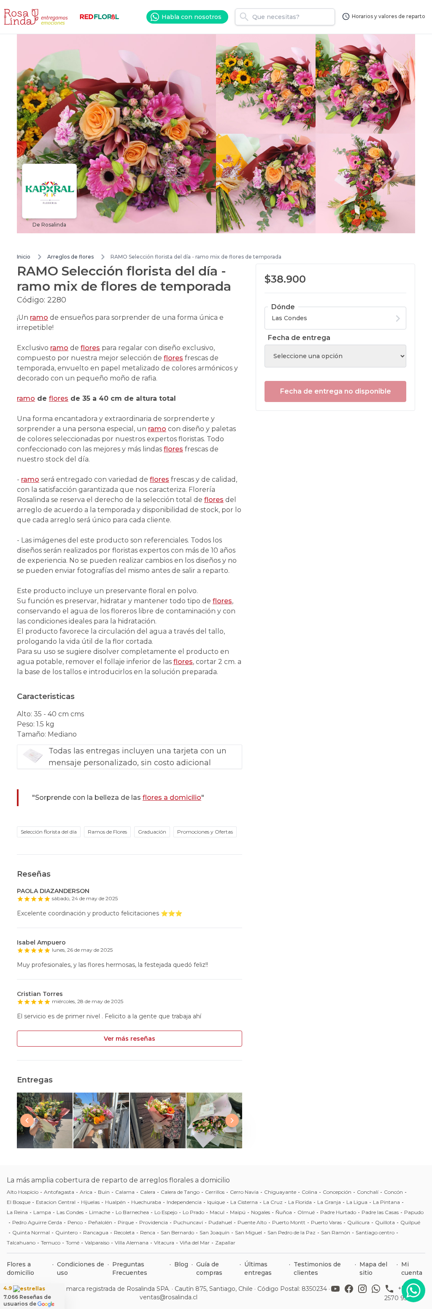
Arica (86, 1192)
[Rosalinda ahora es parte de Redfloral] (99, 16)
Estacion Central (56, 1202)
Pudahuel (220, 1222)
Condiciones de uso (80, 1268)
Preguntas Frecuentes (129, 1268)
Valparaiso (97, 1242)
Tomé (72, 1242)
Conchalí (367, 1192)
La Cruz (273, 1202)
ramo (39, 317)
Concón (393, 1192)
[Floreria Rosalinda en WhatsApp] (377, 1293)
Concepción (337, 1192)
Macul (217, 1212)
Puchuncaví (188, 1222)
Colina (309, 1192)
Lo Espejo (165, 1212)
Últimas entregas (258, 1268)
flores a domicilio (172, 797)
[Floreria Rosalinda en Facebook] (350, 1293)
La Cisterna (244, 1202)
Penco (75, 1222)
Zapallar (225, 1242)
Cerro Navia (244, 1192)
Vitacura (164, 1242)
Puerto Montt (288, 1222)
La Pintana (386, 1202)
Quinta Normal (31, 1232)
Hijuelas (90, 1202)
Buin (104, 1192)
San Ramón (335, 1232)
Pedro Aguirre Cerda (37, 1222)
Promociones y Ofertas (205, 832)
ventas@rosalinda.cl (168, 1297)
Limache (99, 1212)
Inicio (23, 257)
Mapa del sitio (373, 1268)
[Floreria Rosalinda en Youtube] (337, 1293)
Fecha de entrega (299, 338)
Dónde (283, 307)
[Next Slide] (232, 1120)
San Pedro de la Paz (291, 1232)
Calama (125, 1192)
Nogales (260, 1212)
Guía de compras (209, 1268)
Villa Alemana (131, 1242)
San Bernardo (177, 1232)
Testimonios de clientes (317, 1268)
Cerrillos (214, 1192)
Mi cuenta (411, 1268)
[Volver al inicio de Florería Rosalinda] (37, 16)
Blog (181, 1264)
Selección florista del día (49, 832)
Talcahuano (21, 1242)
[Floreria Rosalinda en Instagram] (364, 1293)
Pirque (126, 1222)
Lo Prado (193, 1212)
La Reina (17, 1212)
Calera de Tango (180, 1192)
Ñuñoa (283, 1212)
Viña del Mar (195, 1242)
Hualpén (115, 1202)
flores (90, 348)
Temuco (50, 1242)
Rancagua (95, 1232)
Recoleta (124, 1232)
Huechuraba (146, 1202)
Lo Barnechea (132, 1212)
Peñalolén (100, 1222)
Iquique (216, 1202)
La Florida (300, 1202)
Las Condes (70, 1212)
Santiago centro (375, 1232)
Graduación (152, 832)
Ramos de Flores (107, 832)
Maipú (238, 1212)
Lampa (42, 1212)
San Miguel (248, 1232)
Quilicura (358, 1222)
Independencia (184, 1202)
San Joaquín (215, 1232)
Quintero (66, 1232)
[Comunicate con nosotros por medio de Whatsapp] (413, 1290)
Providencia (153, 1222)
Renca (147, 1232)
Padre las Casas (380, 1212)
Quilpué (410, 1222)
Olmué (306, 1212)
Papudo (414, 1212)
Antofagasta (59, 1192)
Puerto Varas (326, 1222)
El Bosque (18, 1202)
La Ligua (356, 1202)
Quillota (385, 1222)
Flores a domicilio (20, 1268)
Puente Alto (252, 1222)
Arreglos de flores (70, 257)
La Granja (329, 1202)
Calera (147, 1192)
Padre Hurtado (338, 1212)
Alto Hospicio (22, 1192)
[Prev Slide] (27, 1120)
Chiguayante (280, 1192)
